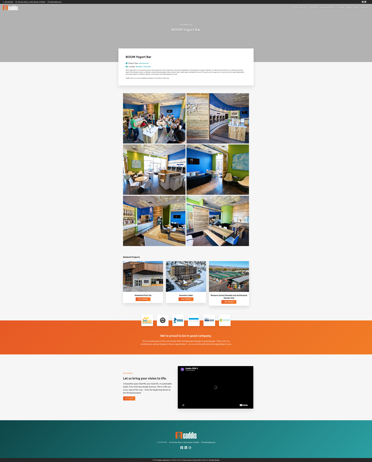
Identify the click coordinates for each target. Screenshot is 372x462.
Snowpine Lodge (186, 295)
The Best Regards (214, 460)
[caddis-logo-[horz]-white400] (10, 6)
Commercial (186, 25)
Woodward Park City (143, 295)
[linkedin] (365, 2)
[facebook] (363, 2)
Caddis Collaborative (163, 460)
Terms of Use (187, 460)
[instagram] (368, 2)
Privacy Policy (197, 460)
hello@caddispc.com (55, 2)
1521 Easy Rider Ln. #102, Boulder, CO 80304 (31, 2)
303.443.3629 (9, 2)
